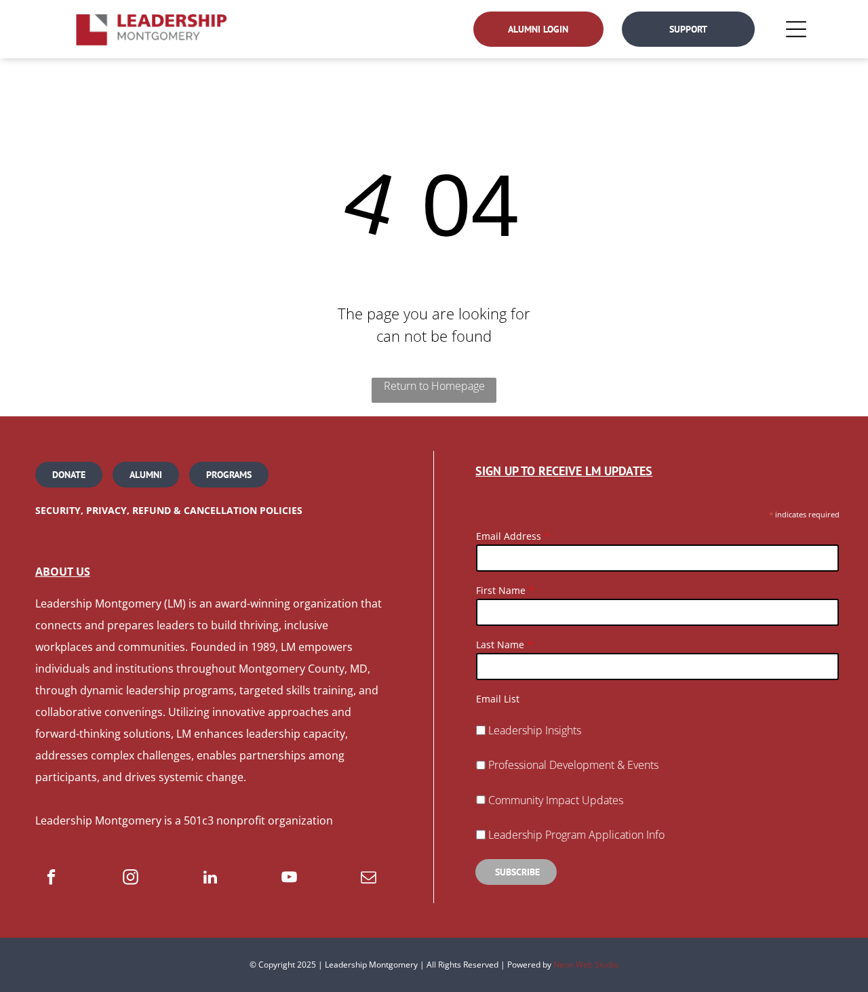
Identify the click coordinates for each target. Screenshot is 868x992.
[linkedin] (210, 878)
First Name (501, 590)
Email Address (508, 536)
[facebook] (51, 878)
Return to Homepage (434, 385)
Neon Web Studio (585, 964)
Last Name (500, 644)
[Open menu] (796, 29)
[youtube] (289, 878)
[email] (368, 878)
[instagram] (130, 878)
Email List (497, 698)
